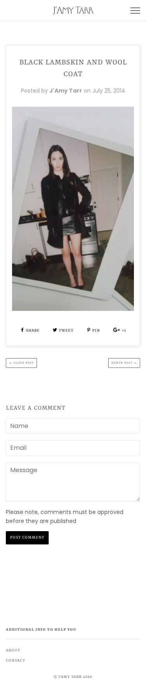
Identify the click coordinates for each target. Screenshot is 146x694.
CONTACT (15, 660)
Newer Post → (124, 362)
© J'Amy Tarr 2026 (73, 677)
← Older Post (21, 362)
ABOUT (13, 650)
